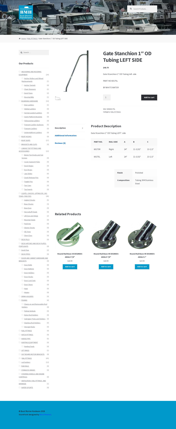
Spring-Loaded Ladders (33, 113)
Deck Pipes (28, 93)
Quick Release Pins (31, 178)
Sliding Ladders (30, 109)
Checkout (54, 30)
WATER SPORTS (27, 387)
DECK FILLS (25, 239)
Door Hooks (28, 277)
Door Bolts (28, 265)
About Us (33, 30)
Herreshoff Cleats (30, 212)
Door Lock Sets (29, 281)
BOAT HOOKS (26, 136)
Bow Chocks (28, 204)
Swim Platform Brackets (33, 117)
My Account (84, 30)
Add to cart (149, 97)
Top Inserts (28, 189)
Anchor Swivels (29, 85)
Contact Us (69, 30)
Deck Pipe (25, 250)
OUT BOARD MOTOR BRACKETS (32, 354)
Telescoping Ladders (32, 121)
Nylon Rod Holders (31, 315)
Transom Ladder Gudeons (33, 125)
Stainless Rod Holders (32, 323)
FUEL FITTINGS (26, 331)
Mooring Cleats (29, 220)
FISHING (24, 300)
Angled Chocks (29, 200)
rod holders (25, 362)
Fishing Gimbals (29, 311)
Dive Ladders (29, 105)
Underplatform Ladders (33, 132)
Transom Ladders (30, 129)
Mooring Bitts (29, 97)
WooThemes (45, 414)
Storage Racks (29, 327)
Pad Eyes (27, 224)
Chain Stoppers (30, 89)
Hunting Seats (29, 346)
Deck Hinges (28, 166)
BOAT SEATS (25, 140)
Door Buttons (29, 269)
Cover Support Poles (32, 162)
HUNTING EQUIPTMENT (29, 342)
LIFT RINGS (25, 350)
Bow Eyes (27, 208)
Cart (44, 30)
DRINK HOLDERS (27, 296)
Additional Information (66, 135)
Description (60, 128)
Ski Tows (27, 232)
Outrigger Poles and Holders (34, 319)
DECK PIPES (25, 254)
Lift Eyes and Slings (31, 216)
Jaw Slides (28, 174)
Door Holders (29, 273)
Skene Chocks (29, 228)
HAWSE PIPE (25, 339)
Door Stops (28, 285)
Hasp (26, 288)
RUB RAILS (25, 366)
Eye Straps (28, 170)
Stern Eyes (28, 235)
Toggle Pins (28, 182)
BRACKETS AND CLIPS (29, 144)
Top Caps (27, 185)
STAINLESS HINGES (28, 370)
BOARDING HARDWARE (29, 101)
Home (21, 30)
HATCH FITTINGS (27, 335)
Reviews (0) (60, 143)
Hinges (26, 292)
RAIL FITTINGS (32, 38)
